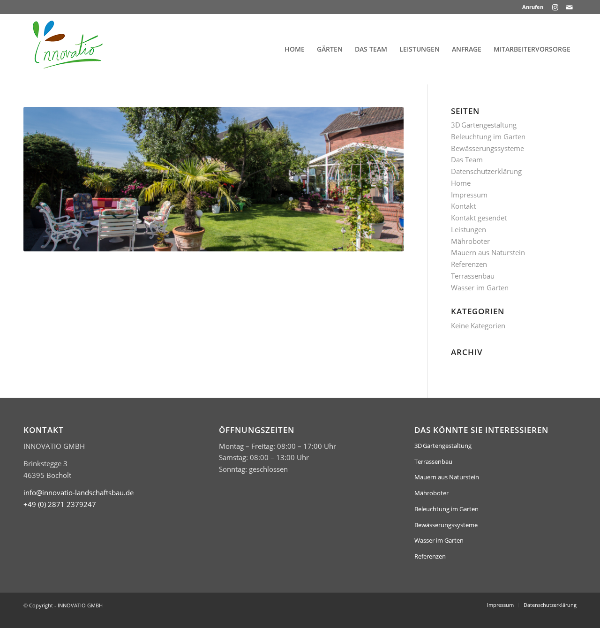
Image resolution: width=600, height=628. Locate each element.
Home (461, 183)
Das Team (467, 159)
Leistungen (468, 229)
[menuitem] (530, 7)
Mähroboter (470, 241)
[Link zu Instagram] (555, 7)
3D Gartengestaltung (484, 124)
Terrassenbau (473, 275)
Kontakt (463, 206)
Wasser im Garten (480, 287)
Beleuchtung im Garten (488, 136)
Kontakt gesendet (479, 217)
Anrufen (532, 6)
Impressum (469, 194)
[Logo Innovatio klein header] (67, 49)
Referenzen (469, 264)
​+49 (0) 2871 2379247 (59, 504)
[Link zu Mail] (569, 7)
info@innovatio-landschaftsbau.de (78, 492)
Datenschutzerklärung (486, 171)
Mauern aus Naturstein (488, 252)
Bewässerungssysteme (487, 148)
